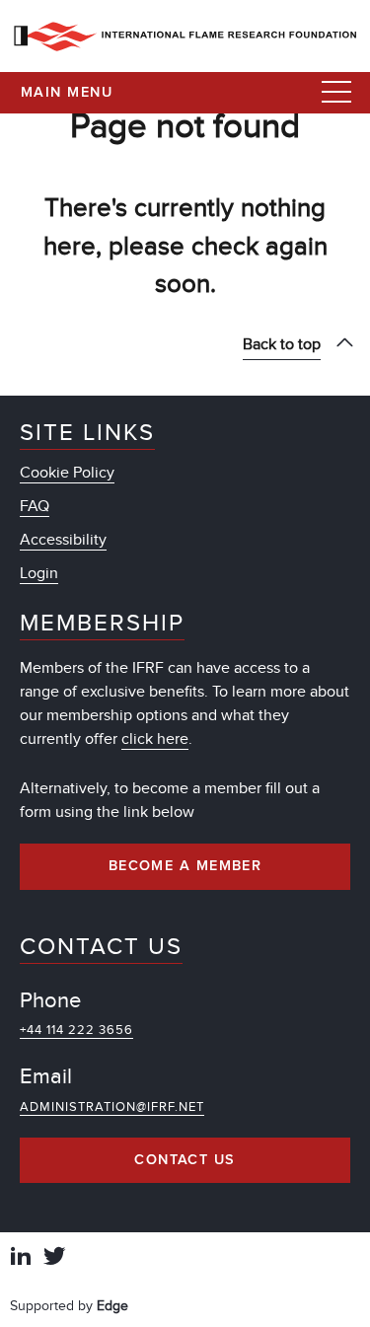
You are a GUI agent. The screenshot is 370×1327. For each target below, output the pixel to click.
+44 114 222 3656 (76, 1030)
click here (154, 739)
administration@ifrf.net (112, 1107)
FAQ (34, 506)
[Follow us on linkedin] (21, 1258)
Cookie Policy (67, 472)
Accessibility (63, 540)
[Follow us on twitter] (54, 1258)
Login (39, 573)
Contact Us (184, 1160)
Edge (112, 1305)
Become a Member (185, 866)
